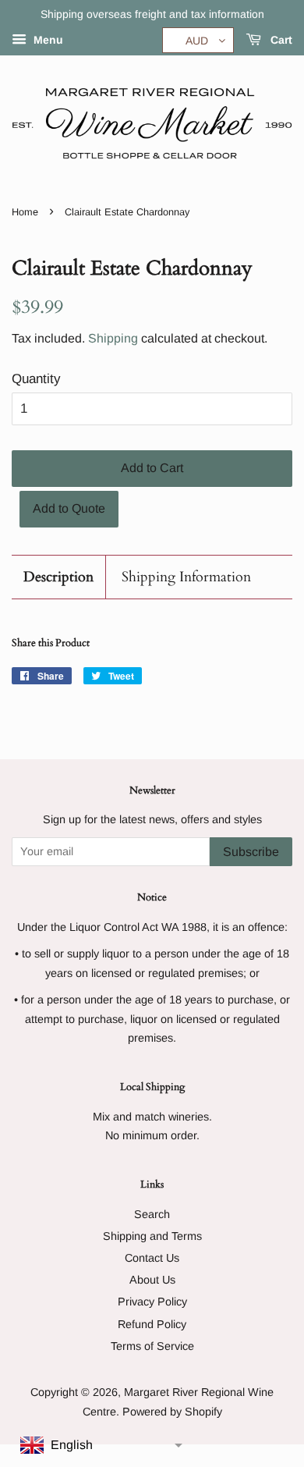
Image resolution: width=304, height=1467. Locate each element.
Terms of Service (152, 1346)
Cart (279, 40)
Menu (46, 40)
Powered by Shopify (172, 1411)
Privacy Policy (152, 1301)
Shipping (113, 338)
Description (58, 577)
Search (152, 1214)
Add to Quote (69, 508)
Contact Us (152, 1258)
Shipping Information (186, 577)
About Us (152, 1279)
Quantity (36, 378)
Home (25, 212)
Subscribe (251, 851)
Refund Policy (152, 1324)
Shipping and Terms (152, 1236)
